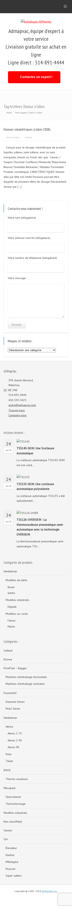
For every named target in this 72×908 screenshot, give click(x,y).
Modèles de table (16, 580)
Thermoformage (16, 804)
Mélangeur (12, 862)
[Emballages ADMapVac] (36, 21)
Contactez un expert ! (36, 77)
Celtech (28, 137)
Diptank (12, 607)
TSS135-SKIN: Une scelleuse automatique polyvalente (35, 486)
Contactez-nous (17, 415)
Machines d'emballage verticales (25, 684)
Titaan (9, 761)
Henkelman (10, 571)
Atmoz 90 (13, 747)
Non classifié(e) (13, 821)
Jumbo (11, 593)
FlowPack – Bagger (15, 668)
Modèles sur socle (17, 614)
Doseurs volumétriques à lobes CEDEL (27, 129)
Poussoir (11, 869)
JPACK (7, 770)
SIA (6, 839)
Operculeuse (13, 797)
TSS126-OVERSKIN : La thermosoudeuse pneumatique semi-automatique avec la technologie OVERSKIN (40, 527)
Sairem (8, 830)
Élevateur (11, 848)
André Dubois (12, 137)
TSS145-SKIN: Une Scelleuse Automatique (35, 450)
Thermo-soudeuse (17, 779)
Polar (9, 754)
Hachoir (10, 855)
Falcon (11, 620)
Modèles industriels (17, 600)
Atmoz (9, 726)
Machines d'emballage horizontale (26, 677)
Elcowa (8, 659)
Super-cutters (14, 875)
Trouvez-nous (16, 410)
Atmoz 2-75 (15, 733)
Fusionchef (10, 693)
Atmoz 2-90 (15, 740)
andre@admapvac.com (22, 405)
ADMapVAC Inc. (50, 891)
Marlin (11, 626)
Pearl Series (13, 708)
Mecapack (9, 788)
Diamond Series (15, 702)
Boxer (11, 587)
